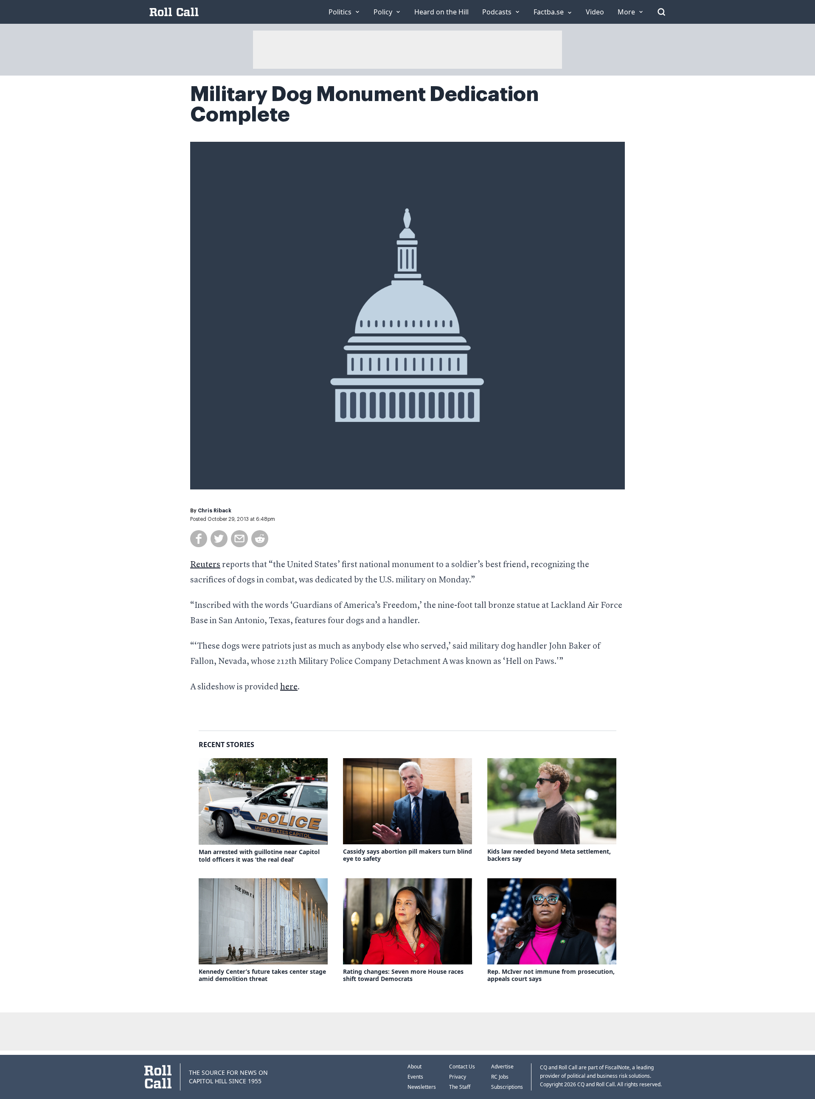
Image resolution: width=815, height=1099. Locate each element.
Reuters (205, 565)
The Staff (459, 1087)
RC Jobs (500, 1076)
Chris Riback (214, 510)
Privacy (457, 1076)
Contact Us (462, 1066)
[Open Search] (661, 12)
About (415, 1066)
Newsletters (422, 1087)
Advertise (502, 1066)
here (289, 687)
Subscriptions (507, 1087)
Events (415, 1076)
